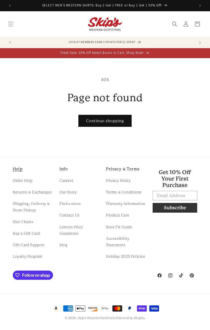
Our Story (68, 192)
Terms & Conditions (124, 192)
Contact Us (69, 215)
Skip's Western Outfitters (97, 318)
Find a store (70, 204)
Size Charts (23, 222)
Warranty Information (125, 204)
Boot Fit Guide (119, 227)
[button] (10, 24)
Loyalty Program (27, 256)
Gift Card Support (28, 245)
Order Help (23, 181)
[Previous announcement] (10, 5)
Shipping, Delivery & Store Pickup (31, 207)
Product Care (117, 215)
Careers (66, 181)
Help (18, 169)
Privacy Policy (118, 181)
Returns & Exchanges (32, 192)
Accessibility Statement (118, 241)
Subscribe (175, 207)
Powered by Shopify (130, 318)
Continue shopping (105, 121)
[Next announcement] (200, 5)
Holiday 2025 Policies (125, 256)
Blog (63, 245)
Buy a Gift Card (26, 233)
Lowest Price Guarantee (71, 230)
